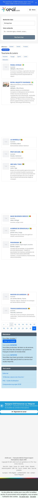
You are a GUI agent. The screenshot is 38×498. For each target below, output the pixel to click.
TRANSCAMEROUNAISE (18, 308)
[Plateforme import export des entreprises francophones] (10, 10)
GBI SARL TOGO (16, 164)
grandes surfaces (14, 244)
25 (30, 328)
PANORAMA (14, 242)
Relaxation (5, 59)
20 (11, 328)
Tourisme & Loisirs (9, 53)
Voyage (12, 56)
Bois (29, 468)
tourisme (12, 67)
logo (6, 67)
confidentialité (21, 473)
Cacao (15, 466)
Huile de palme (6, 468)
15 (26, 324)
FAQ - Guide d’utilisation (11, 381)
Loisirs (25, 56)
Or (19, 466)
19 (7, 328)
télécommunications (15, 84)
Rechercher (19, 37)
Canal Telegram (19, 474)
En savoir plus (24, 497)
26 (34, 328)
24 (26, 328)
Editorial (5, 373)
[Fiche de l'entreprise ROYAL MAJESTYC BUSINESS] (6, 84)
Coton (27, 466)
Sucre (20, 468)
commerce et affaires (27, 84)
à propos (5, 473)
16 (30, 324)
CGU (28, 473)
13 (19, 324)
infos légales (12, 473)
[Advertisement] (19, 118)
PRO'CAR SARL (15, 152)
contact (32, 473)
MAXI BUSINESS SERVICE (19, 216)
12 (15, 324)
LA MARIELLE (15, 140)
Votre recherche (8, 28)
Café (13, 468)
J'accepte (33, 497)
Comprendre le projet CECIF (12, 384)
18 (4, 328)
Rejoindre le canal (20, 412)
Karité (22, 466)
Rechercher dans (8, 19)
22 (19, 328)
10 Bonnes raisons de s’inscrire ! (13, 377)
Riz (16, 468)
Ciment (25, 468)
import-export (23, 244)
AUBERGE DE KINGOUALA (19, 228)
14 (23, 324)
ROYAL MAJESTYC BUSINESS (20, 82)
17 (34, 324)
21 (15, 328)
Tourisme (5, 56)
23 (23, 328)
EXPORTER (13, 345)
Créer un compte (9, 341)
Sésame (32, 466)
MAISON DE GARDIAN (18, 294)
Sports (19, 56)
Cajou (10, 466)
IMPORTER (13, 355)
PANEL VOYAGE (15, 65)
